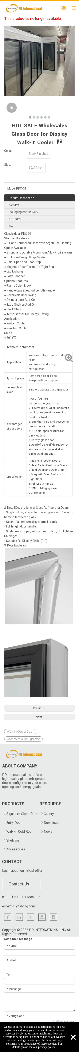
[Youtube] (42, 917)
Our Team (14, 219)
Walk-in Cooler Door (20, 731)
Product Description (21, 198)
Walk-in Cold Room (20, 832)
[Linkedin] (19, 917)
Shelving (12, 840)
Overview (14, 205)
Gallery (49, 814)
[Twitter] (30, 917)
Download (51, 823)
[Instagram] (53, 917)
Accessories (15, 849)
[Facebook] (7, 917)
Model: (11, 188)
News (48, 832)
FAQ (10, 226)
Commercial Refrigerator (23, 739)
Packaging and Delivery (23, 212)
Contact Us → (21, 884)
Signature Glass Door (21, 814)
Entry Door (14, 823)
